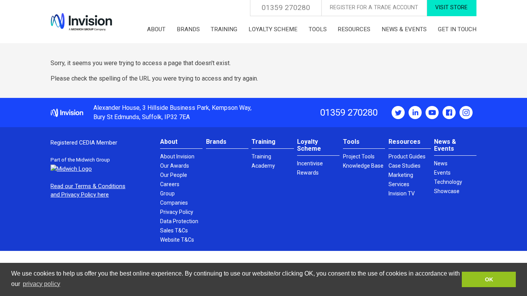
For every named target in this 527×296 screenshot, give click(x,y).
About (168, 141)
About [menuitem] (156, 29)
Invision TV (401, 193)
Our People (173, 175)
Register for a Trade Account (374, 7)
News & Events (445, 145)
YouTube (432, 112)
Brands (216, 141)
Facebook (449, 112)
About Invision (177, 156)
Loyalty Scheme (309, 145)
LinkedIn (415, 112)
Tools (351, 141)
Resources (404, 141)
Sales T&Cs (174, 230)
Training (263, 141)
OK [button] (489, 279)
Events (442, 173)
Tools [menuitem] (318, 29)
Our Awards (174, 166)
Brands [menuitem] (188, 29)
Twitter (398, 112)
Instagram (466, 112)
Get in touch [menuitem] (457, 29)
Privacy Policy (176, 212)
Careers (169, 184)
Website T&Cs (177, 240)
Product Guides (407, 156)
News (441, 163)
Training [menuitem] (224, 29)
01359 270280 (286, 7)
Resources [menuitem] (354, 29)
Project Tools (359, 156)
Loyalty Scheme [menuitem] (272, 29)
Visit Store (451, 7)
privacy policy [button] (41, 284)
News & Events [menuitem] (404, 29)
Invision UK (81, 22)
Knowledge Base (363, 166)
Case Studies (404, 166)
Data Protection (179, 221)
